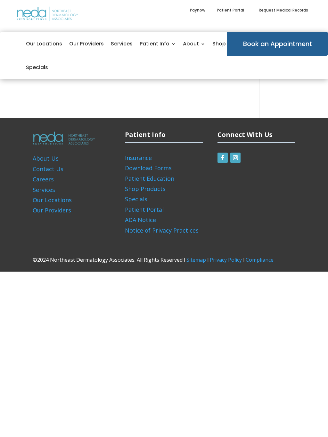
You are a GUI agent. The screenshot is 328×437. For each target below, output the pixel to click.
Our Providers (86, 43)
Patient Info (154, 43)
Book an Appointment (277, 43)
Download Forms (148, 168)
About (191, 43)
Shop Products (145, 189)
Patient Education (149, 178)
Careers (43, 179)
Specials (37, 67)
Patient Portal (144, 209)
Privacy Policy (226, 259)
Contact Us (48, 169)
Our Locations (44, 43)
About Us (46, 158)
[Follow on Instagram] (235, 158)
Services (122, 43)
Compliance (260, 259)
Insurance (138, 158)
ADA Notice (140, 220)
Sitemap (196, 259)
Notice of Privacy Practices (162, 230)
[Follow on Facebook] (222, 158)
